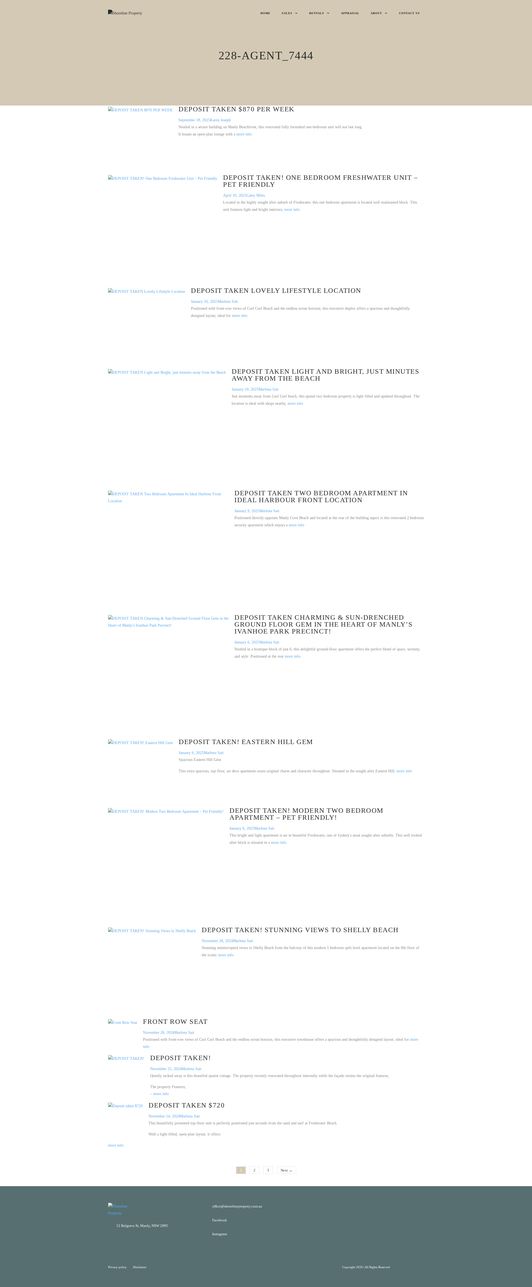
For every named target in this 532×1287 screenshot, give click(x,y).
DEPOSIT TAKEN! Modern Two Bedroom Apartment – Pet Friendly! (306, 814)
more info (244, 134)
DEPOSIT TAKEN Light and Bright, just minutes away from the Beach (325, 375)
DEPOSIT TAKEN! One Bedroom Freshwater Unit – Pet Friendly (320, 181)
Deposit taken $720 (187, 1105)
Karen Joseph (220, 120)
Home (265, 13)
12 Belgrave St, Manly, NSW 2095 (142, 1226)
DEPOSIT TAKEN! (180, 1058)
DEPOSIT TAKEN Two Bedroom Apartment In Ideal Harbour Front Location (321, 496)
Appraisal (350, 13)
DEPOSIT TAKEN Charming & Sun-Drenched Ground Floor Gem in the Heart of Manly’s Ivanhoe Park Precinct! (323, 624)
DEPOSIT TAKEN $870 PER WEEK (236, 109)
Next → (286, 1170)
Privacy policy (117, 1267)
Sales (287, 13)
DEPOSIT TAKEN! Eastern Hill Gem (246, 741)
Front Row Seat (175, 1021)
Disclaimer (140, 1267)
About (376, 13)
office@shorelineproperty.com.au (237, 1206)
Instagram (219, 1234)
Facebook (219, 1220)
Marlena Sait (228, 301)
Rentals (316, 13)
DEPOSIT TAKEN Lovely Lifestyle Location (276, 290)
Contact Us (409, 13)
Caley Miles (255, 195)
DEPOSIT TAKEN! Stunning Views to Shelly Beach (300, 930)
